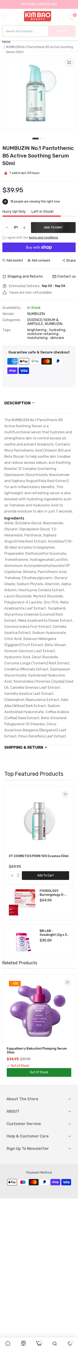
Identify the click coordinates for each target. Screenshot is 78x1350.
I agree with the (32, 238)
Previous (9, 835)
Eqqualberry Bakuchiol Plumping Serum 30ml (37, 1050)
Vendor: (8, 314)
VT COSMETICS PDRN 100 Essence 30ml (38, 856)
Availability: (11, 308)
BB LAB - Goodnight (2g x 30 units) (54, 933)
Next (68, 835)
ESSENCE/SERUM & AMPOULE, (42, 322)
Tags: (6, 330)
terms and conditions (43, 238)
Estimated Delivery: (25, 286)
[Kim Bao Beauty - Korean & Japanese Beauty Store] (37, 17)
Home (6, 42)
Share (71, 260)
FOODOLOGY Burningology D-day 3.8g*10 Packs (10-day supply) (54, 893)
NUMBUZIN (53, 324)
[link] (65, 794)
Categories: (11, 320)
